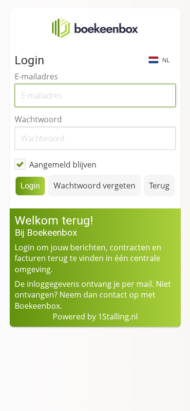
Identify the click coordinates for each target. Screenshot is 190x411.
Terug (159, 185)
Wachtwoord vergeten (94, 185)
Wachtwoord (38, 119)
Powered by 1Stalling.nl (95, 316)
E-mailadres (36, 76)
